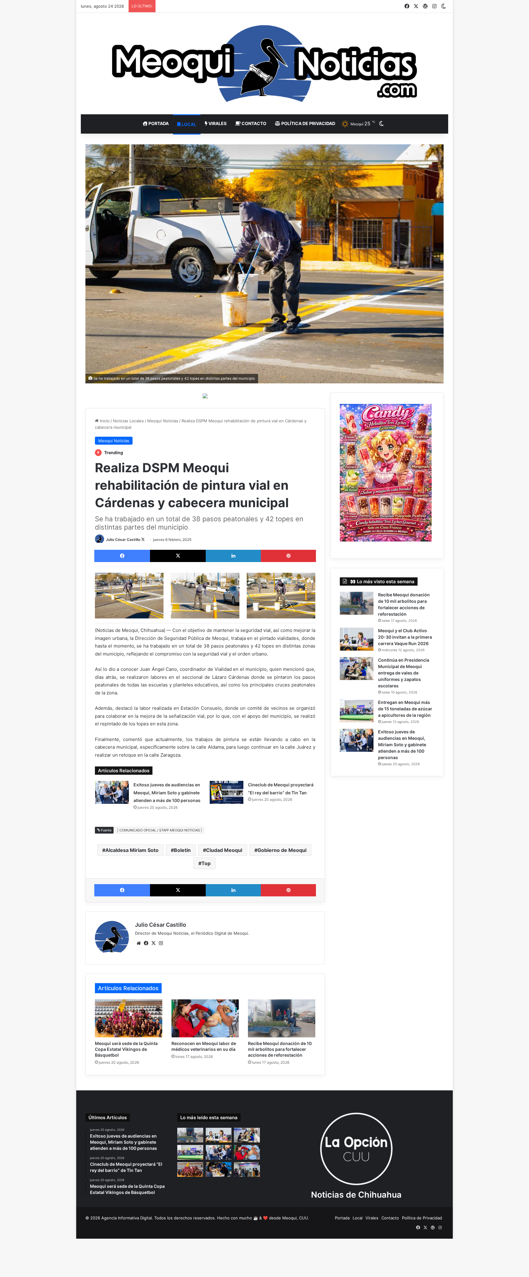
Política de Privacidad (307, 123)
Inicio (104, 420)
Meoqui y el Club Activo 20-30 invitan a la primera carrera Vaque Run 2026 (405, 637)
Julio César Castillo (123, 539)
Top (206, 863)
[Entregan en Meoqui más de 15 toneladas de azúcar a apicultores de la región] (356, 710)
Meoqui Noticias (162, 420)
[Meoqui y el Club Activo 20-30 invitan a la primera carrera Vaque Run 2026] (356, 639)
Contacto (253, 123)
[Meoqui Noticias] (264, 63)
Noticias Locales (128, 420)
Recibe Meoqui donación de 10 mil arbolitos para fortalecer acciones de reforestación (280, 1049)
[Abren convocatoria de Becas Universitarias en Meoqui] (219, 1169)
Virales (217, 123)
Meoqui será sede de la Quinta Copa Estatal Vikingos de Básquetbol (126, 1049)
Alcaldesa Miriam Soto (132, 850)
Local (188, 124)
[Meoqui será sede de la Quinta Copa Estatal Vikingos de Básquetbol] (128, 1018)
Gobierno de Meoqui (281, 850)
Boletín (182, 850)
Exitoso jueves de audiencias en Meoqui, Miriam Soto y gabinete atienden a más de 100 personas (167, 792)
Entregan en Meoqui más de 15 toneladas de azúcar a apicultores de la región (405, 709)
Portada (158, 123)
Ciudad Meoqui (224, 850)
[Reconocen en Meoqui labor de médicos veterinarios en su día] (205, 1018)
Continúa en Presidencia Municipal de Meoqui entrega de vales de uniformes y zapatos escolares (403, 672)
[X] (153, 943)
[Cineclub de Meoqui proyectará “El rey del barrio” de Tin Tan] (226, 792)
